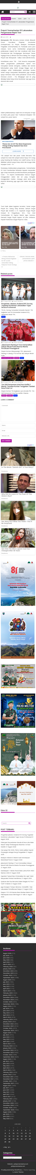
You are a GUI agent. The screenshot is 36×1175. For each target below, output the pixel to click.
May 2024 (6, 1013)
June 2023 (6, 1037)
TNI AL (4, 251)
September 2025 (8, 977)
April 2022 (6, 1068)
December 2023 (8, 1024)
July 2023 (6, 1035)
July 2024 (6, 1008)
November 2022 (8, 1052)
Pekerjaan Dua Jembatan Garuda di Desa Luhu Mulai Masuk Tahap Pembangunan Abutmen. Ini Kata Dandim (17, 844)
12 (21, 1133)
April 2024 (6, 1015)
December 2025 (8, 971)
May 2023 (6, 1039)
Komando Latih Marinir (7, 358)
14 (30, 1133)
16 (9, 1136)
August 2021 (7, 1085)
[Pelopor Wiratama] (2, 11)
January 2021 (7, 1101)
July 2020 (6, 1114)
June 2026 (6, 958)
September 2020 (8, 1110)
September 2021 (8, 1083)
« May (5, 1147)
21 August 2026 (6, 301)
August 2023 (7, 1033)
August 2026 (7, 953)
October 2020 (7, 1107)
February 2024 (8, 1019)
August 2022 (7, 1059)
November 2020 (8, 1105)
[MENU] (34, 11)
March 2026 (7, 964)
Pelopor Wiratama (18, 301)
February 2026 (8, 966)
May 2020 (6, 1118)
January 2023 (7, 1048)
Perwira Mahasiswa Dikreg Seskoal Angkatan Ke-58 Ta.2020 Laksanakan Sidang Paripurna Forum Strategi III (9, 262)
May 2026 (6, 960)
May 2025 (6, 986)
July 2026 (6, 955)
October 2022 (7, 1055)
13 (26, 1133)
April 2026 (6, 962)
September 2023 (8, 1030)
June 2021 (6, 1090)
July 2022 (6, 1061)
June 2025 (6, 984)
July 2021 (6, 1088)
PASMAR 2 (9, 395)
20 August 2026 (6, 382)
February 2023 (8, 1046)
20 (26, 1136)
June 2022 (6, 1063)
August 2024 (7, 1006)
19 (21, 1136)
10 (13, 1133)
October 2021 (7, 1081)
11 (17, 1133)
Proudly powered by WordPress (11, 1170)
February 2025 (8, 993)
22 (5, 1139)
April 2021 (6, 1094)
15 (5, 1136)
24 (13, 1139)
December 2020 (8, 1103)
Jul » (9, 1147)
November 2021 (8, 1079)
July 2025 (6, 982)
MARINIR (17, 358)
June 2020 (6, 1116)
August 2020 (7, 1112)
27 (26, 1139)
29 (5, 1142)
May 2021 (6, 1092)
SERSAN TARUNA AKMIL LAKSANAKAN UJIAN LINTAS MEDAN (27, 259)
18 (17, 1136)
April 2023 (6, 1041)
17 (13, 1136)
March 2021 (7, 1096)
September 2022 (8, 1057)
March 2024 (7, 1017)
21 (30, 1136)
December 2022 (8, 1050)
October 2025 (7, 975)
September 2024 (8, 1004)
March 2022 (7, 1070)
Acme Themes (19, 1172)
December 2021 (8, 1077)
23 (9, 1139)
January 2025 (7, 995)
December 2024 (8, 997)
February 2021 (8, 1099)
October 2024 (7, 1002)
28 (30, 1139)
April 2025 (6, 988)
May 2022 (6, 1066)
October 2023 (7, 1028)
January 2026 (7, 969)
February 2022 (8, 1072)
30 (9, 1142)
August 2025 (7, 980)
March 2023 (7, 1044)
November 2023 (8, 1026)
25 (17, 1139)
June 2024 (6, 1010)
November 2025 (8, 973)
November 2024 (8, 999)
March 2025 (7, 991)
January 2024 (7, 1022)
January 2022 (7, 1074)
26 (21, 1139)
